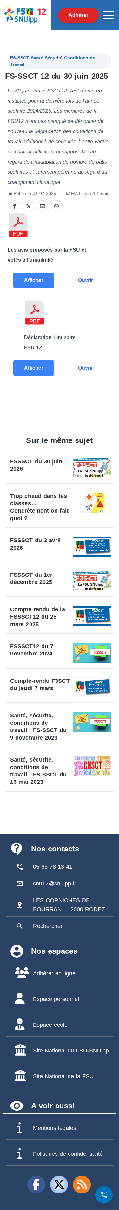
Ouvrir (85, 280)
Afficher (33, 280)
